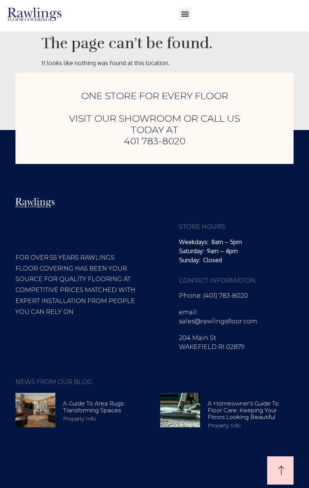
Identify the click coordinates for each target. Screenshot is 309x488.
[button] (185, 14)
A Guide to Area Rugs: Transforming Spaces (93, 407)
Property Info (79, 418)
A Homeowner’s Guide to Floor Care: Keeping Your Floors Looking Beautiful (243, 410)
